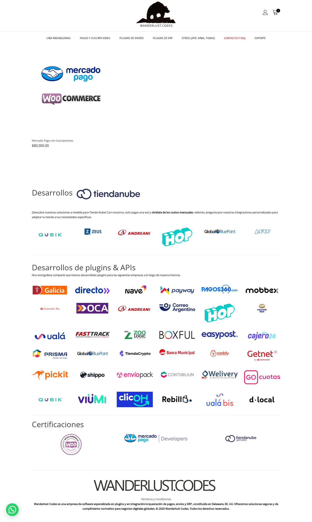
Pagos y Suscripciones (95, 38)
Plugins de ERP (163, 38)
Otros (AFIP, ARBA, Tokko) (198, 38)
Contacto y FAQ (234, 38)
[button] (12, 509)
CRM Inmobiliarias (58, 38)
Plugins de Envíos (131, 38)
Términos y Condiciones (156, 499)
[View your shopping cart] (275, 12)
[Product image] (71, 89)
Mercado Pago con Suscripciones (52, 140)
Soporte (260, 38)
